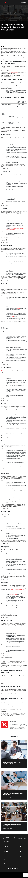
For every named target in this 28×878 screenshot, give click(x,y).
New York (5, 859)
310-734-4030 (7, 837)
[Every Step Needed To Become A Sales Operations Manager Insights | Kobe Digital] (14, 749)
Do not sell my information (9, 876)
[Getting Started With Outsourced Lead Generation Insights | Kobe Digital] (14, 811)
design (13, 316)
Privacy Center (16, 876)
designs (18, 308)
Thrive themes (4, 370)
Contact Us (23, 2)
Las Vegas (6, 861)
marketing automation (13, 72)
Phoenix (5, 863)
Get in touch (7, 841)
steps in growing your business (17, 589)
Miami (5, 857)
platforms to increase (13, 594)
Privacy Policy (21, 876)
